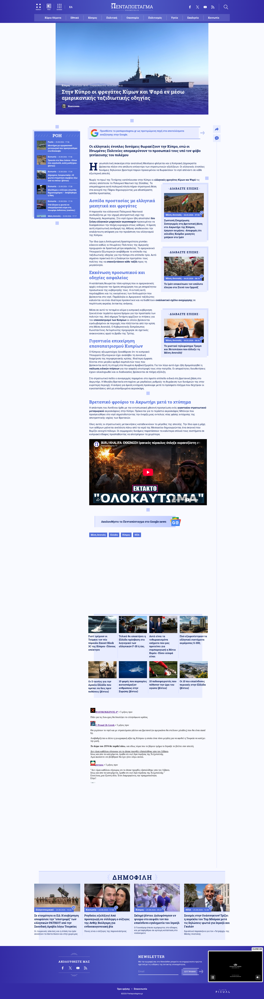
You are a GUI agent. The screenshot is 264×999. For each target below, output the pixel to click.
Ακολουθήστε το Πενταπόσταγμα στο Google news (133, 521)
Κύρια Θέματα (53, 17)
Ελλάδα (114, 534)
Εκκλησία (193, 17)
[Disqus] (148, 745)
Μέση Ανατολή (98, 534)
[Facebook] (189, 7)
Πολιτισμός (155, 17)
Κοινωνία (213, 17)
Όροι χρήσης (123, 989)
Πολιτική (111, 17)
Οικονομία (133, 17)
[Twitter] (197, 7)
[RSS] (212, 7)
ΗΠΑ (137, 534)
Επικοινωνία (140, 989)
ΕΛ (70, 7)
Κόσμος (92, 17)
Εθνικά (75, 17)
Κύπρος (66, 85)
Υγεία (174, 17)
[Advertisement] (148, 579)
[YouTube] (205, 7)
